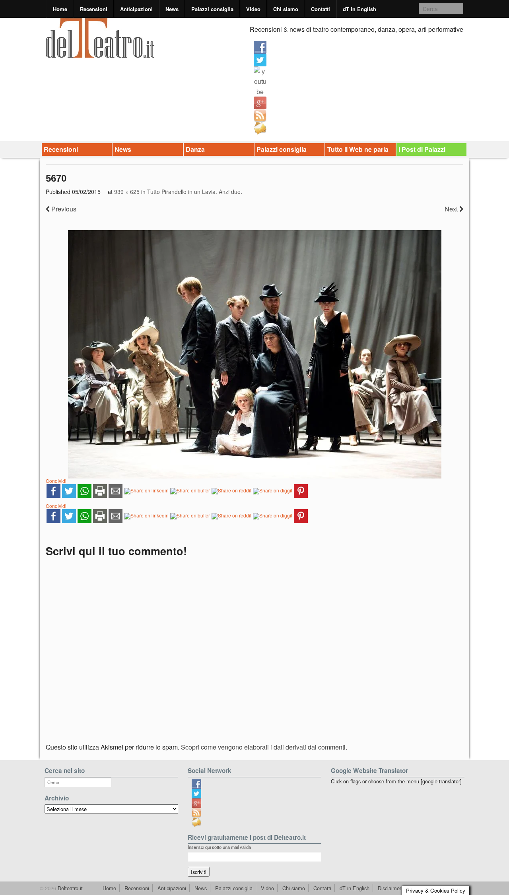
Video (253, 9)
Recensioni (93, 9)
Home (60, 9)
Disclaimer (389, 888)
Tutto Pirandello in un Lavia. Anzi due (194, 192)
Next (452, 208)
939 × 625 (127, 192)
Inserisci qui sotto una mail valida (219, 847)
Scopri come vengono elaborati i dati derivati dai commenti (263, 747)
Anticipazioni (136, 9)
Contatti (320, 9)
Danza (195, 149)
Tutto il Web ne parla (358, 149)
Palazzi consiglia (212, 9)
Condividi (56, 480)
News (172, 9)
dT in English (359, 9)
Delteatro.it (69, 888)
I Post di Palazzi (421, 149)
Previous (63, 208)
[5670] (254, 354)
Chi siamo (285, 9)
